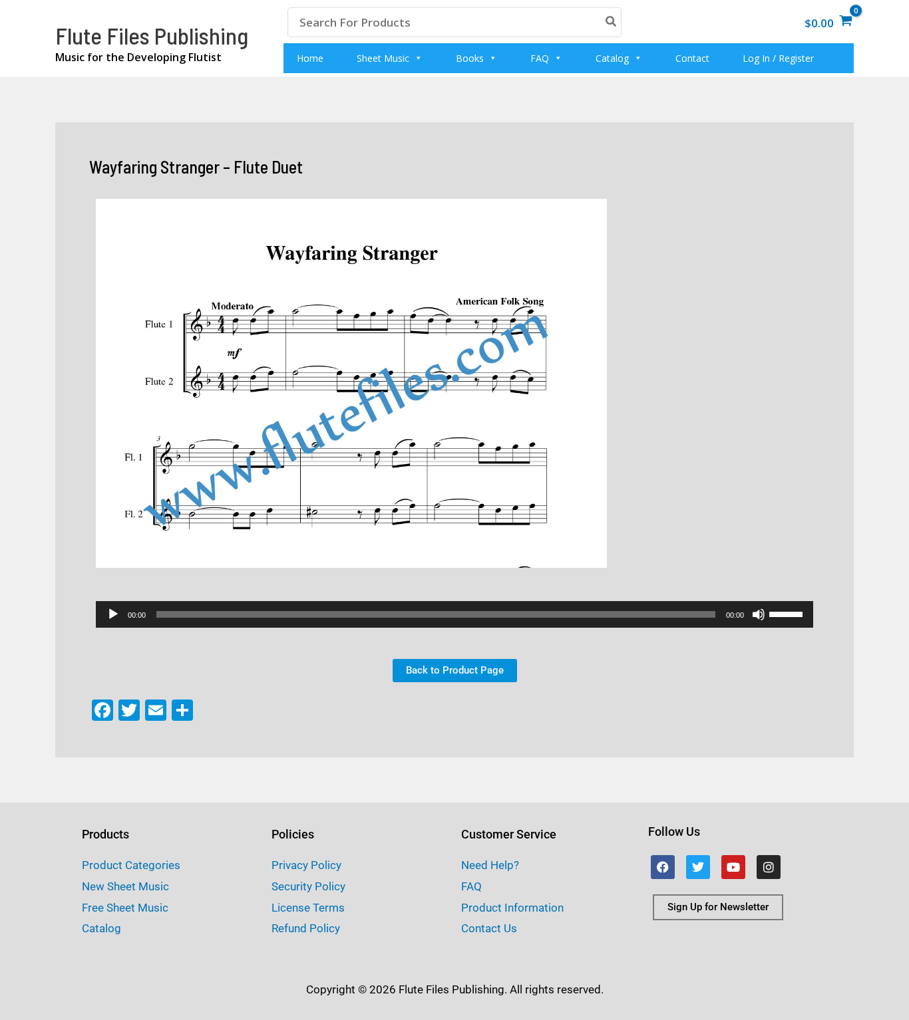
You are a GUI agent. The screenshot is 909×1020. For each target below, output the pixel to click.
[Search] (611, 22)
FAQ (539, 58)
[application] (454, 614)
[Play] (113, 614)
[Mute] (758, 614)
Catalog (612, 58)
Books (470, 58)
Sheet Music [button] (383, 58)
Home (310, 58)
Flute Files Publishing (151, 35)
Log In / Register (778, 58)
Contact (692, 58)
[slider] (788, 613)
